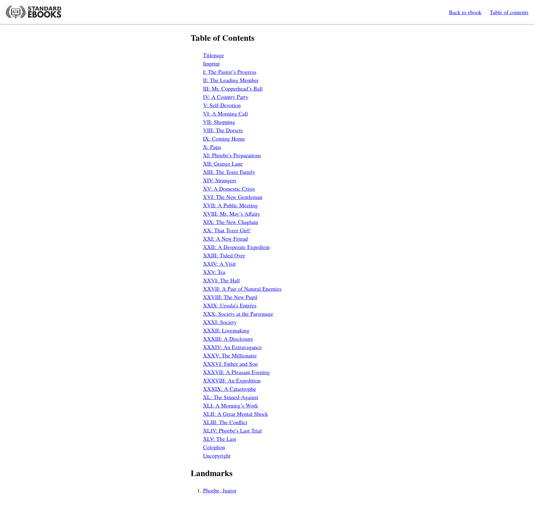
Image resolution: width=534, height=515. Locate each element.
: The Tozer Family (229, 171)
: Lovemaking (226, 330)
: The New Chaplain (230, 222)
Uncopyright (217, 455)
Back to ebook (465, 12)
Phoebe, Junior (219, 490)
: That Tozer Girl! (227, 230)
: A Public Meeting (230, 205)
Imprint (211, 63)
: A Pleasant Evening (236, 372)
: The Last (219, 438)
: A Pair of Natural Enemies (242, 288)
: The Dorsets (223, 130)
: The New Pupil (230, 297)
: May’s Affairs (231, 213)
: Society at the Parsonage (238, 313)
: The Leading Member (231, 80)
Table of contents (509, 12)
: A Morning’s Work (230, 405)
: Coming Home (224, 138)
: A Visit (219, 263)
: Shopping (219, 121)
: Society (220, 322)
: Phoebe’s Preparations (232, 155)
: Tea (214, 272)
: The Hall (221, 280)
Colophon (214, 447)
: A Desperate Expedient (236, 247)
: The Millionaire (230, 355)
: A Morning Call (225, 113)
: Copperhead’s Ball (233, 88)
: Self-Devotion (222, 105)
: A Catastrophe (229, 388)
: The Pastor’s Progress (229, 71)
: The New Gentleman (232, 197)
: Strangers (219, 180)
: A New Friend (225, 238)
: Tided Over (224, 255)
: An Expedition (232, 380)
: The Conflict (225, 422)
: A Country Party (225, 96)
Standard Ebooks (33, 12)
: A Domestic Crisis (229, 188)
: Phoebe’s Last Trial (232, 430)
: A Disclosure (228, 338)
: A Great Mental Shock (235, 413)
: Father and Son (230, 363)
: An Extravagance (232, 347)
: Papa (212, 146)
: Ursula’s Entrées (229, 305)
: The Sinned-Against (230, 397)
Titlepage (213, 55)
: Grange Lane (223, 163)
